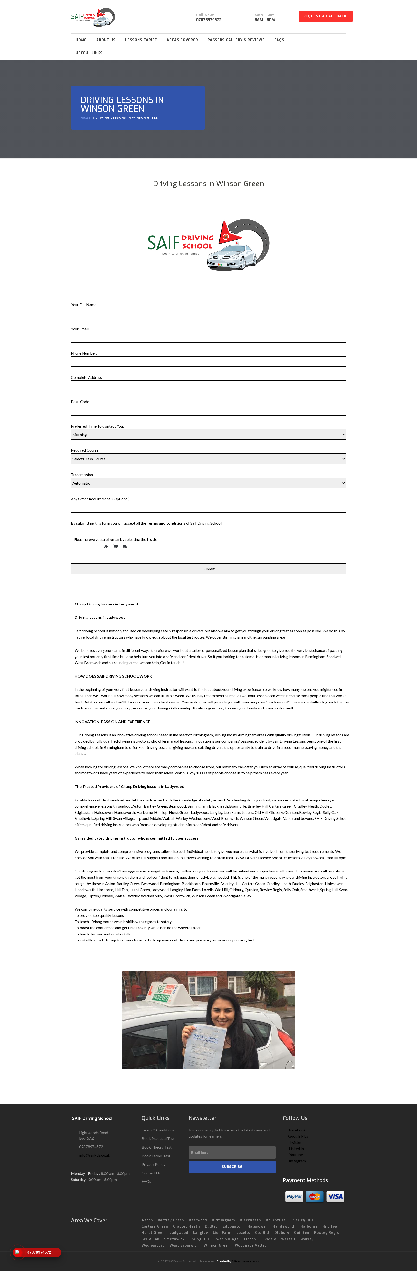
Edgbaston (233, 1226)
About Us (106, 40)
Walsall (288, 1239)
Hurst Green (153, 1232)
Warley (307, 1239)
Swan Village (226, 1239)
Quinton (301, 1232)
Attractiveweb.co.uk (245, 1261)
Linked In (296, 1148)
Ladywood (179, 1232)
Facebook (297, 1130)
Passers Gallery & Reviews (236, 40)
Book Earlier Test (156, 1155)
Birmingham (223, 1220)
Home (81, 40)
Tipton (249, 1239)
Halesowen (258, 1226)
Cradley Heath (186, 1226)
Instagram (297, 1161)
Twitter (294, 1142)
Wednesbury (153, 1245)
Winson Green (217, 1245)
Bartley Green (171, 1220)
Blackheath (250, 1220)
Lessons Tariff (141, 40)
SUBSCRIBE (232, 1167)
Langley (200, 1232)
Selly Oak (150, 1239)
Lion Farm (222, 1232)
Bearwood (198, 1220)
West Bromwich (184, 1245)
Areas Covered (182, 40)
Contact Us (151, 1173)
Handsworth (284, 1226)
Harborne (309, 1226)
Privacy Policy (153, 1164)
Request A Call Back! (325, 16)
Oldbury (281, 1232)
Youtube (295, 1154)
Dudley (211, 1226)
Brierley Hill (301, 1220)
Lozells (243, 1232)
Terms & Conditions (158, 1130)
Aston (147, 1220)
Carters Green (155, 1226)
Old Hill (262, 1232)
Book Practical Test (158, 1138)
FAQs (279, 40)
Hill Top (329, 1226)
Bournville (275, 1220)
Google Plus (298, 1136)
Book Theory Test (157, 1147)
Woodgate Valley (251, 1245)
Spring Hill (199, 1239)
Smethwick (174, 1239)
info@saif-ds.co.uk (94, 1155)
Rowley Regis (326, 1232)
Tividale (268, 1239)
